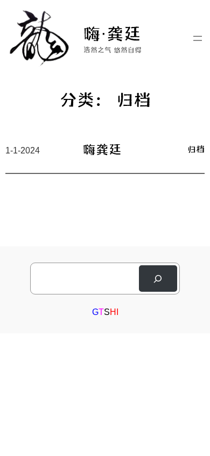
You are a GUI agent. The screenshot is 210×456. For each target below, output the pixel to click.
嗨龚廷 (102, 149)
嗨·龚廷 (112, 33)
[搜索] (158, 278)
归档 (196, 148)
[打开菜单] (197, 38)
